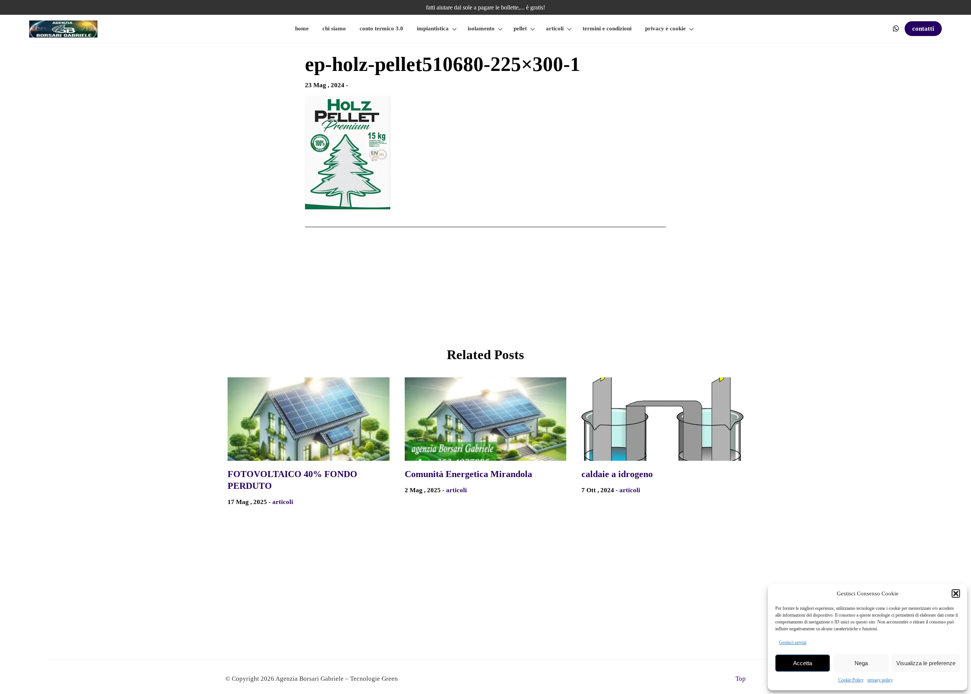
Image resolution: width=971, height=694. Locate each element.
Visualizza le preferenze (925, 663)
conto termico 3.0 (381, 28)
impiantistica (433, 28)
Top (740, 678)
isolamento (481, 28)
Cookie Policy (851, 680)
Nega (861, 663)
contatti (923, 28)
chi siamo (334, 28)
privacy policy (880, 680)
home (302, 28)
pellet (520, 28)
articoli (555, 28)
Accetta (802, 663)
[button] (956, 593)
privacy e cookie (665, 28)
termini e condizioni (607, 28)
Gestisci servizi (792, 642)
